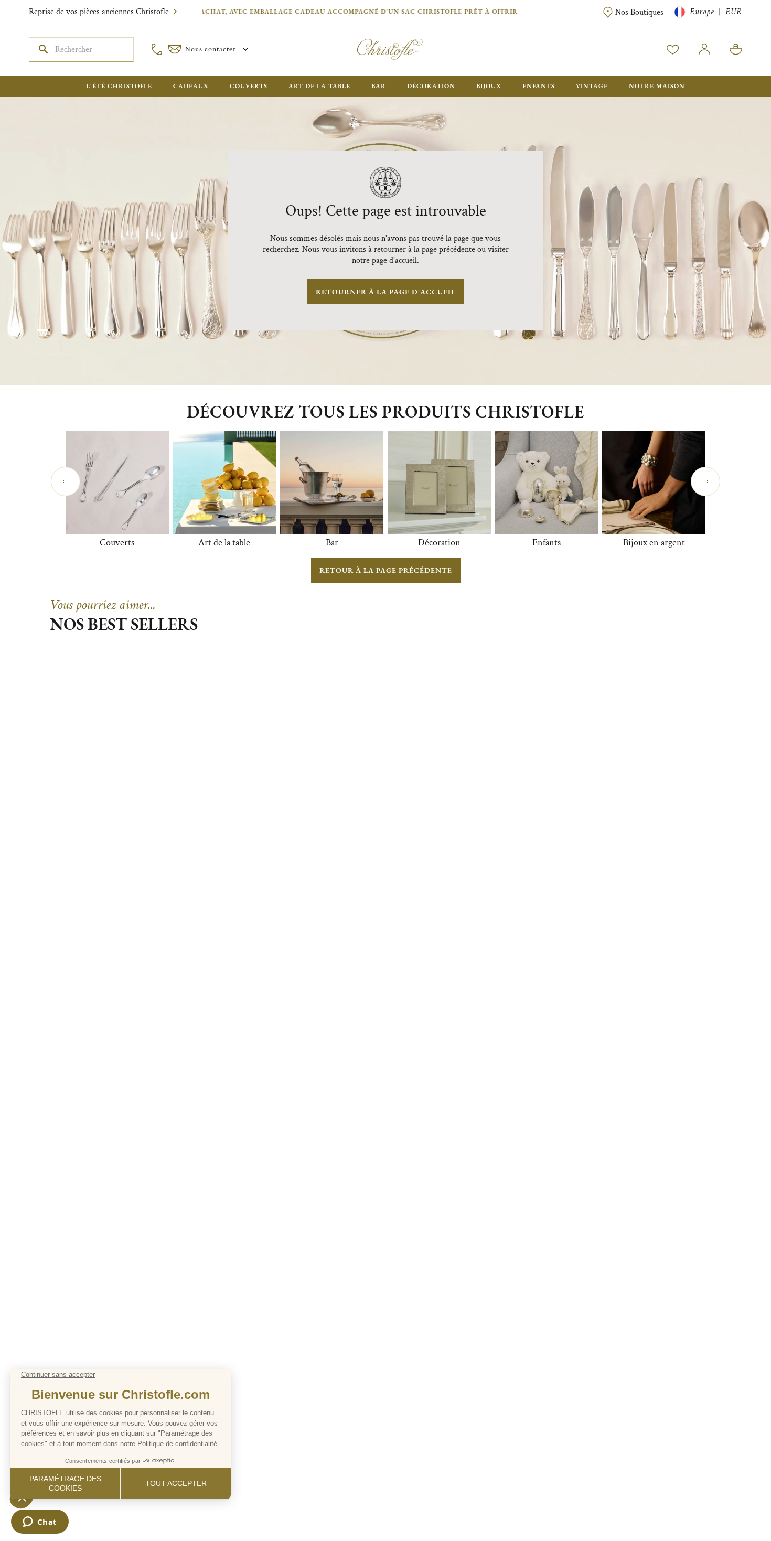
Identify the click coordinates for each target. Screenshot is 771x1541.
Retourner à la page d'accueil (386, 291)
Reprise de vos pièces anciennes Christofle (99, 11)
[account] (672, 49)
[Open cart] (735, 49)
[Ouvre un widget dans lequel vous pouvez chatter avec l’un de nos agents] (39, 1523)
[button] (65, 481)
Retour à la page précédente (385, 570)
